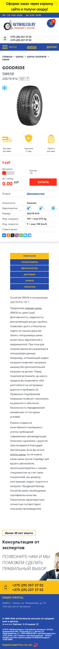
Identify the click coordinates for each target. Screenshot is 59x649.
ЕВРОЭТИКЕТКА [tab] (29, 268)
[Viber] (17, 235)
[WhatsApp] (21, 235)
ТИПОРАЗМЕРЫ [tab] (29, 262)
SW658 (5, 59)
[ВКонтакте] (4, 235)
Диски (52, 47)
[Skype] (25, 235)
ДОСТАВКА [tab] (29, 274)
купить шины (18, 454)
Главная (7, 56)
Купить (43, 182)
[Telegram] (29, 235)
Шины (32, 47)
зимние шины (33, 308)
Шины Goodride (36, 56)
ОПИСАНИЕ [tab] (29, 255)
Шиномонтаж (36, 193)
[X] (12, 235)
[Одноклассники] (8, 235)
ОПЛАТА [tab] (29, 280)
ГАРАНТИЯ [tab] (29, 286)
